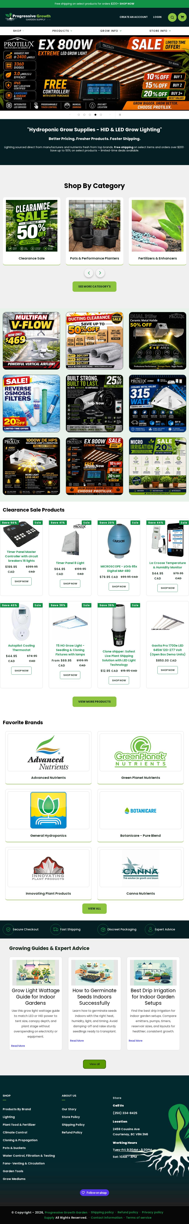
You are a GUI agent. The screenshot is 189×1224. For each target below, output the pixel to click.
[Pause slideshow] (119, 115)
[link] (94, 73)
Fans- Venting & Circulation (24, 1163)
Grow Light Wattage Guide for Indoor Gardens (36, 997)
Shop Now (127, 4)
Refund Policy (72, 1132)
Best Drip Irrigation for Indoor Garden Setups (153, 997)
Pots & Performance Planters (94, 258)
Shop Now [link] (94, 466)
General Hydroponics (48, 835)
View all (94, 908)
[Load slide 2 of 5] (84, 114)
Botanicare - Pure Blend (140, 835)
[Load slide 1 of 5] (79, 114)
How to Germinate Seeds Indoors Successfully (94, 997)
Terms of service (139, 1218)
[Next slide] (110, 115)
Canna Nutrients (140, 893)
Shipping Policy (73, 1125)
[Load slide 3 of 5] (90, 114)
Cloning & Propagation (20, 1140)
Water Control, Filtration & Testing (29, 1156)
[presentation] (88, 273)
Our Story (69, 1109)
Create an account (134, 17)
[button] (172, 17)
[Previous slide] (70, 115)
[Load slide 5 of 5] (101, 114)
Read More (18, 1046)
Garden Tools (13, 1171)
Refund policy (128, 1212)
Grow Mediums (14, 1179)
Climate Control (15, 1132)
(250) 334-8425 (125, 1113)
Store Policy (71, 1117)
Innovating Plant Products (48, 893)
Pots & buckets (14, 1148)
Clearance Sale (32, 258)
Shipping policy (102, 1212)
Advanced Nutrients (48, 777)
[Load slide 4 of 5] (95, 114)
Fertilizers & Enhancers (157, 258)
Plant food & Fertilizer (19, 1125)
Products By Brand (17, 1109)
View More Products (94, 702)
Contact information (106, 1218)
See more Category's (94, 286)
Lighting (9, 1117)
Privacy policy (152, 1212)
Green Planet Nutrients (140, 777)
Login (157, 17)
